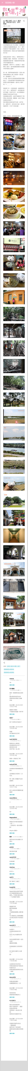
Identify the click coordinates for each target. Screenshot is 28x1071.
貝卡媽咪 (11, 688)
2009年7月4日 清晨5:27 (15, 848)
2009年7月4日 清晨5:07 (18, 836)
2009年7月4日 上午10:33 (15, 978)
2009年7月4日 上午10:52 (15, 1002)
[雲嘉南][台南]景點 (9, 672)
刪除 (13, 685)
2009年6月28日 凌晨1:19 (15, 690)
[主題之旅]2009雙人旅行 (13, 666)
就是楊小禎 (10, 2)
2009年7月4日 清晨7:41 (15, 858)
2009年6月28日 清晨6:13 (15, 719)
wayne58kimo (13, 798)
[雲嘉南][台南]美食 (9, 669)
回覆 (10, 685)
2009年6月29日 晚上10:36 (16, 766)
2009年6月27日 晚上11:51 (16, 680)
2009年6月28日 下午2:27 (15, 740)
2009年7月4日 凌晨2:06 (15, 819)
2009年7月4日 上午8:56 (15, 888)
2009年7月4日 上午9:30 (15, 926)
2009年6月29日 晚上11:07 (16, 799)
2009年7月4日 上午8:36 (15, 878)
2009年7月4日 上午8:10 (15, 868)
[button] (24, 21)
